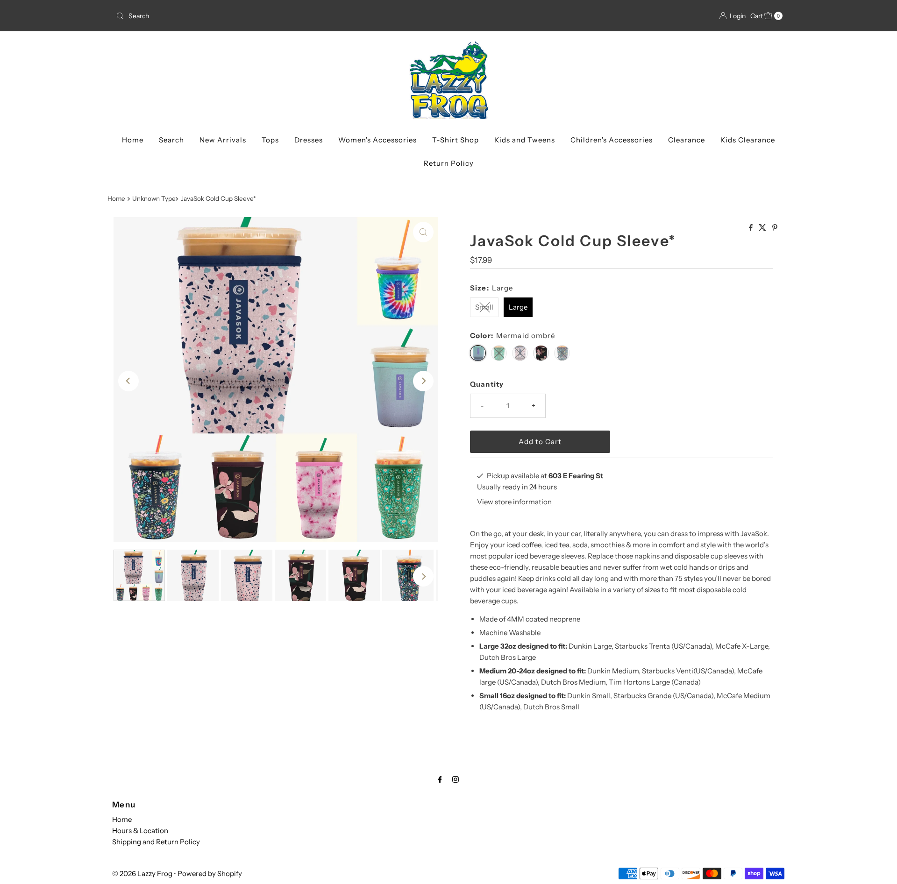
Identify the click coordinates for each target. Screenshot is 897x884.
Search (171, 139)
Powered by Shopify (210, 873)
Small (484, 307)
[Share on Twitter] (763, 228)
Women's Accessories (377, 139)
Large (518, 307)
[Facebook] (440, 779)
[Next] (423, 381)
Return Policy (449, 163)
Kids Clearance (747, 139)
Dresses (308, 139)
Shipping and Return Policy (156, 841)
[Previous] (128, 381)
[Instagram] (455, 779)
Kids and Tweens (524, 139)
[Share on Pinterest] (774, 228)
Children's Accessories (611, 139)
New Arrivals (222, 139)
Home (132, 139)
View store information (514, 501)
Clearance (686, 139)
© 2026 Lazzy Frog (142, 873)
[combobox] (278, 16)
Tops (270, 139)
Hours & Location (140, 830)
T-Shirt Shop (455, 139)
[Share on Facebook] (751, 228)
